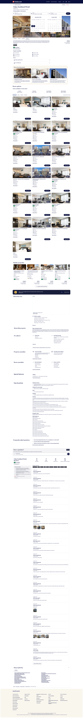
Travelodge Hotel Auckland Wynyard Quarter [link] (48, 673)
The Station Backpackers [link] (45, 682)
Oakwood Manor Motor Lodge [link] (19, 673)
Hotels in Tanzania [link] (15, 703)
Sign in (69, 1)
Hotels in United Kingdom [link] (16, 697)
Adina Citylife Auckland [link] (18, 676)
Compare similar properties (42, 286)
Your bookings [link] (27, 695)
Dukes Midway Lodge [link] (44, 681)
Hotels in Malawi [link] (15, 700)
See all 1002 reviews (37, 663)
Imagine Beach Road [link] (44, 675)
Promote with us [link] (39, 701)
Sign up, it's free (66, 292)
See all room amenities (36, 369)
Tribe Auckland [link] (43, 679)
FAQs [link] (25, 697)
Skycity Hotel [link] (43, 672)
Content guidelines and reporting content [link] (53, 701)
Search (68, 13)
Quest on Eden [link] (16, 678)
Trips (63, 1)
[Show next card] (70, 274)
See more (34, 325)
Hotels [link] (14, 686)
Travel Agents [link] (38, 702)
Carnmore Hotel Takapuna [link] (45, 677)
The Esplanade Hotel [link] (17, 682)
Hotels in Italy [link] (15, 709)
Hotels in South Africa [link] (16, 695)
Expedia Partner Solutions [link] (40, 699)
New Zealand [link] (17, 686)
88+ (68, 36)
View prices (28, 118)
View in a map (35, 313)
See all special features (36, 377)
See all (14, 57)
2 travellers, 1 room (53, 13)
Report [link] (17, 477)
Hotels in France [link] (15, 706)
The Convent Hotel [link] (17, 675)
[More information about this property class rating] (17, 8)
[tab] (16, 670)
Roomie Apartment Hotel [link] (45, 676)
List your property (54, 1)
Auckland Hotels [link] (27, 686)
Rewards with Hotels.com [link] (63, 700)
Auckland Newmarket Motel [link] (45, 680)
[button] (36, 22)
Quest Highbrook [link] (44, 678)
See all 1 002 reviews (16, 48)
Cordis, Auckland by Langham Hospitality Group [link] (22, 672)
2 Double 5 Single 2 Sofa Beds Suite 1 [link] (20, 681)
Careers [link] (61, 697)
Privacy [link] (49, 697)
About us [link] (61, 695)
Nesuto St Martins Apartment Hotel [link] (20, 677)
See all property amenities (37, 358)
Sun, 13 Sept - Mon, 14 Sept (37, 13)
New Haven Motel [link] (17, 683)
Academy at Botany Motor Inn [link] (19, 680)
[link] (68, 5)
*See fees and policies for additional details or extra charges (41, 347)
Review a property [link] (27, 700)
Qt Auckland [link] (43, 674)
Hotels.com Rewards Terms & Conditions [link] (52, 703)
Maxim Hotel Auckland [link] (18, 679)
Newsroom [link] (38, 698)
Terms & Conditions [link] (51, 695)
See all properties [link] (18, 4)
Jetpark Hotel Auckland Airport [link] (19, 674)
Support (59, 1)
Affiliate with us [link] (39, 696)
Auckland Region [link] (22, 686)
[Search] (68, 454)
